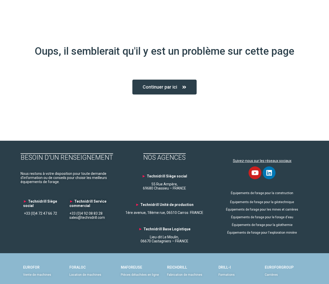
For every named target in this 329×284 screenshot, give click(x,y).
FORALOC (77, 267)
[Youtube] (255, 172)
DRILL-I (224, 267)
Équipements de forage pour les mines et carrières (262, 209)
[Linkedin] (269, 172)
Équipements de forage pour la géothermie (262, 225)
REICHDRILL (177, 267)
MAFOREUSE (131, 267)
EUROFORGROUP (279, 267)
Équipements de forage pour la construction (262, 193)
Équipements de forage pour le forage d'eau (262, 217)
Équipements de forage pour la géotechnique (262, 202)
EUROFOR (31, 267)
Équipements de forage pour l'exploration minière (262, 232)
